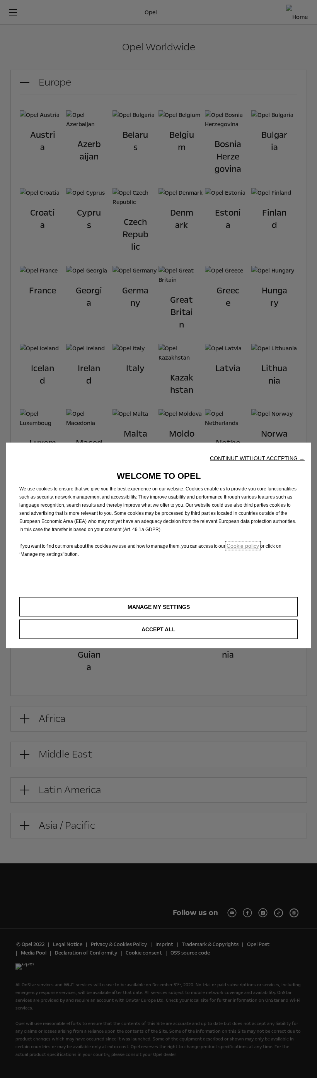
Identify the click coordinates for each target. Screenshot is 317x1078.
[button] (257, 458)
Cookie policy (243, 545)
